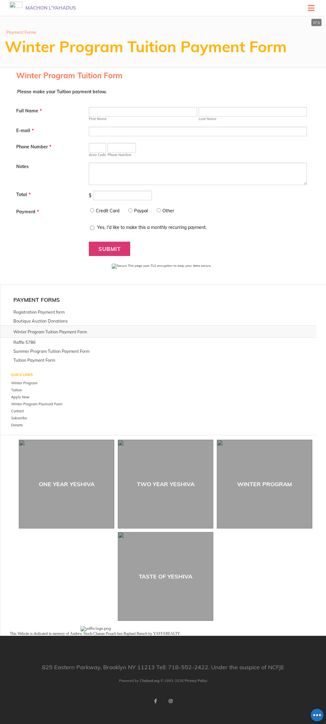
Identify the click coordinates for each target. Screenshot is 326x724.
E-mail (25, 130)
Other (168, 211)
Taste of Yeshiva (165, 576)
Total (23, 194)
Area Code (97, 155)
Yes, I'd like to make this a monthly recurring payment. (152, 227)
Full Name (29, 111)
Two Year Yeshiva (166, 484)
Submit (109, 248)
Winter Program (264, 484)
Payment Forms (21, 32)
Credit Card (107, 211)
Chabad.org (149, 680)
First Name (98, 119)
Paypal (141, 211)
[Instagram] (171, 701)
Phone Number (33, 147)
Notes (22, 166)
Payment (27, 212)
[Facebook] (155, 701)
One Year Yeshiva (67, 484)
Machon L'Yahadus (50, 8)
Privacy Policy (196, 680)
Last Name (207, 119)
